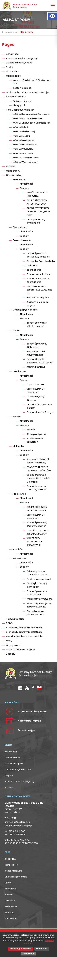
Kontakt (10, 166)
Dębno (16, 330)
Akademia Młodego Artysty (38, 303)
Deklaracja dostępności (19, 62)
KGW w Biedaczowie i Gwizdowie (31, 114)
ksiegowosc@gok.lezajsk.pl (18, 825)
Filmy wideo (12, 71)
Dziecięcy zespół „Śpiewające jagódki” (38, 573)
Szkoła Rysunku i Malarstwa (36, 390)
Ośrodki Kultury (14, 175)
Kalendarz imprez (14, 763)
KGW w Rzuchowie (23, 153)
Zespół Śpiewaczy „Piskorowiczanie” (37, 524)
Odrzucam (41, 948)
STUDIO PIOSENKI (36, 367)
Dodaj (9, 67)
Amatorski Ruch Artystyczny (21, 58)
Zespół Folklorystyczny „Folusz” (39, 406)
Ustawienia (29, 953)
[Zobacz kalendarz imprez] (9, 720)
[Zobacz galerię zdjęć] (9, 730)
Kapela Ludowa (35, 384)
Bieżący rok (19, 105)
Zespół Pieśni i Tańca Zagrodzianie (38, 280)
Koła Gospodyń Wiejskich (20, 109)
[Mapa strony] (27, 688)
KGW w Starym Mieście (26, 157)
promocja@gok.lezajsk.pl (17, 822)
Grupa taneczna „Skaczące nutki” (36, 612)
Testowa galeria (22, 87)
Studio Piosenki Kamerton (35, 440)
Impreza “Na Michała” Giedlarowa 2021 (31, 81)
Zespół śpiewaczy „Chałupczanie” (37, 324)
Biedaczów (19, 179)
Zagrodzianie (34, 269)
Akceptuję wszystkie (20, 948)
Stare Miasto (20, 227)
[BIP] (39, 688)
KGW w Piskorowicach (25, 144)
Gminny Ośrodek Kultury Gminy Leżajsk (27, 92)
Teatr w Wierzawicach (39, 579)
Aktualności (12, 54)
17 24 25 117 (10, 818)
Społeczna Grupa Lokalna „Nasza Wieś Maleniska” (38, 478)
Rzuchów (18, 549)
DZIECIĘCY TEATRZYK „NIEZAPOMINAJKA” (38, 532)
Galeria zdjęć (13, 75)
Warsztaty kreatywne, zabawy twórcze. (39, 605)
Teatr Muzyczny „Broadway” (35, 398)
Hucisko (17, 416)
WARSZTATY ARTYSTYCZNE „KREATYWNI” (34, 542)
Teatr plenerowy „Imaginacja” (36, 221)
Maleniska (18, 446)
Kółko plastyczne (36, 434)
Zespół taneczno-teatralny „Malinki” (37, 487)
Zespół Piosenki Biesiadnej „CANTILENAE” (40, 361)
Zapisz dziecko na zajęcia (20, 649)
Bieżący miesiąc (22, 101)
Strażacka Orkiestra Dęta (41, 261)
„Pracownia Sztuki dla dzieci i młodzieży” (38, 461)
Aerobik (31, 429)
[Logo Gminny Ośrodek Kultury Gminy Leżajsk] (19, 5)
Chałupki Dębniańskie (25, 309)
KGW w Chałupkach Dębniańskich (31, 122)
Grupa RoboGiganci (38, 297)
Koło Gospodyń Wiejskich (18, 769)
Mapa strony (13, 170)
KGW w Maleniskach (24, 140)
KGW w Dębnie (21, 127)
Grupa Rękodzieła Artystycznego (36, 353)
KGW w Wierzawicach (25, 162)
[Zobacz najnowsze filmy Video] (9, 711)
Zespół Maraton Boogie (40, 412)
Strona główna (9, 32)
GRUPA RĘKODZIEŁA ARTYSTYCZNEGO (37, 202)
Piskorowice (19, 493)
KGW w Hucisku (21, 135)
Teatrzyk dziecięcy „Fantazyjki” (37, 585)
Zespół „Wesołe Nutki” (39, 274)
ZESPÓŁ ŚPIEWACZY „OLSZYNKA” (37, 194)
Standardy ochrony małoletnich (24, 627)
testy (9, 640)
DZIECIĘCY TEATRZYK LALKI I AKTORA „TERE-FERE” (38, 211)
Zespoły (24, 188)
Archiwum (10, 787)
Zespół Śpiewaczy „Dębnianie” (37, 345)
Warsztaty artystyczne (40, 598)
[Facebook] (33, 688)
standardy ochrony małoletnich (24, 636)
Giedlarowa (19, 371)
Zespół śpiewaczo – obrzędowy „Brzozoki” (38, 255)
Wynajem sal (13, 645)
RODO (9, 623)
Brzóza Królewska (22, 240)
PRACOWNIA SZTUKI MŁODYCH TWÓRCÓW (39, 468)
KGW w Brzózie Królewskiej (27, 118)
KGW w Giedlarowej (24, 131)
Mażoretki (32, 265)
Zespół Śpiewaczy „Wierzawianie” (37, 592)
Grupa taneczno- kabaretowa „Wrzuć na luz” (39, 290)
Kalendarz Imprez (16, 96)
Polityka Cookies (15, 618)
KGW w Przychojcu (23, 148)
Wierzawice (19, 558)
